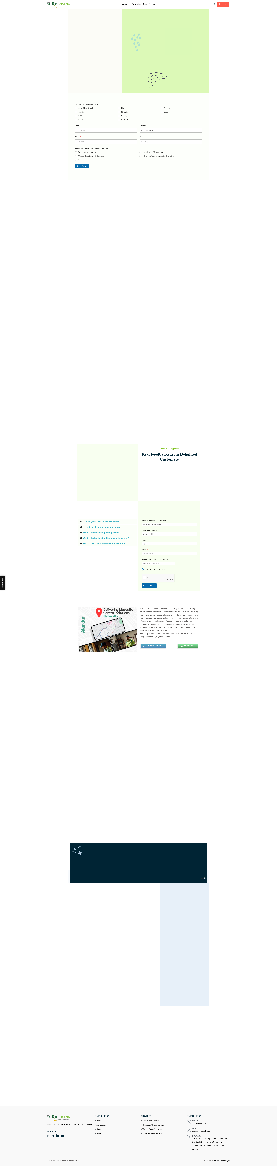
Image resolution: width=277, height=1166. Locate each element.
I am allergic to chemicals (87, 152)
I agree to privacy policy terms (155, 569)
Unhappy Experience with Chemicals (91, 156)
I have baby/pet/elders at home (153, 152)
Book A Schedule (81, 83)
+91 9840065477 (178, 876)
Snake (166, 116)
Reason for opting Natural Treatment (156, 559)
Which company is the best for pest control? (105, 543)
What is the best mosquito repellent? (101, 533)
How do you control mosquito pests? (101, 522)
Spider (166, 112)
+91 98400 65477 (199, 1123)
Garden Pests (125, 120)
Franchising (136, 4)
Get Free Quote (149, 586)
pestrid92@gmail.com (201, 1131)
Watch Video (104, 85)
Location (143, 125)
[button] (214, 4)
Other (80, 160)
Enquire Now (2, 583)
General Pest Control (85, 108)
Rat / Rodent (82, 116)
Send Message (82, 166)
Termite (81, 112)
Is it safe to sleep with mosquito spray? (102, 527)
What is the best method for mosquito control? (106, 538)
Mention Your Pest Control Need (154, 520)
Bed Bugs (124, 116)
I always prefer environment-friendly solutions (158, 156)
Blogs (145, 4)
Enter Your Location (150, 530)
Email (142, 137)
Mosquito (124, 112)
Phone (78, 137)
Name (78, 125)
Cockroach (167, 108)
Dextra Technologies (222, 1161)
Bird (122, 108)
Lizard (80, 120)
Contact (152, 4)
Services (123, 4)
